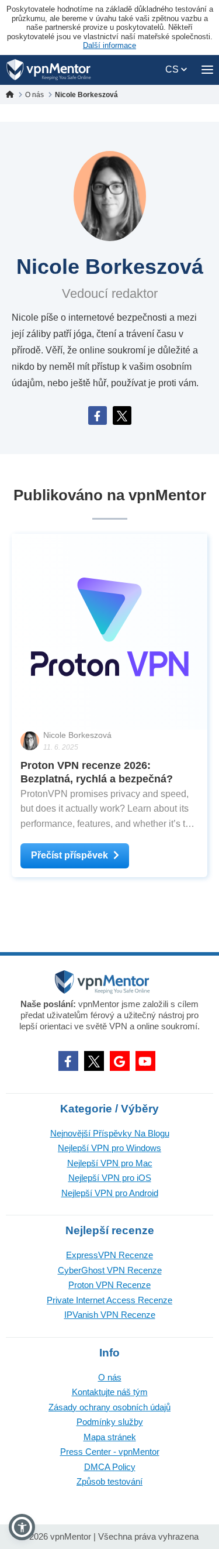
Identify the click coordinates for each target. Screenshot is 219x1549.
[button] (22, 1527)
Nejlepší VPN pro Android (109, 1193)
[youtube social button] (145, 1061)
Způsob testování (109, 1481)
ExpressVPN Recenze (109, 1255)
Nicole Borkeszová (77, 735)
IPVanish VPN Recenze (109, 1315)
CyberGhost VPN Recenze (110, 1270)
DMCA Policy (109, 1467)
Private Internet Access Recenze (109, 1300)
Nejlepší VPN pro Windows (109, 1148)
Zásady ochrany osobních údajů (109, 1407)
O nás (109, 1377)
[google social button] (120, 1061)
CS (173, 69)
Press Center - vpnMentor (109, 1452)
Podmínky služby (110, 1422)
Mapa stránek (110, 1437)
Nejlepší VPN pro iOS (109, 1178)
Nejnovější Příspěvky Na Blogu (109, 1133)
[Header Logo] (49, 70)
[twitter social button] (94, 1061)
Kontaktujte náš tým (110, 1392)
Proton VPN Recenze (109, 1285)
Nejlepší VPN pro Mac (109, 1163)
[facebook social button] (68, 1061)
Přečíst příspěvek (69, 855)
